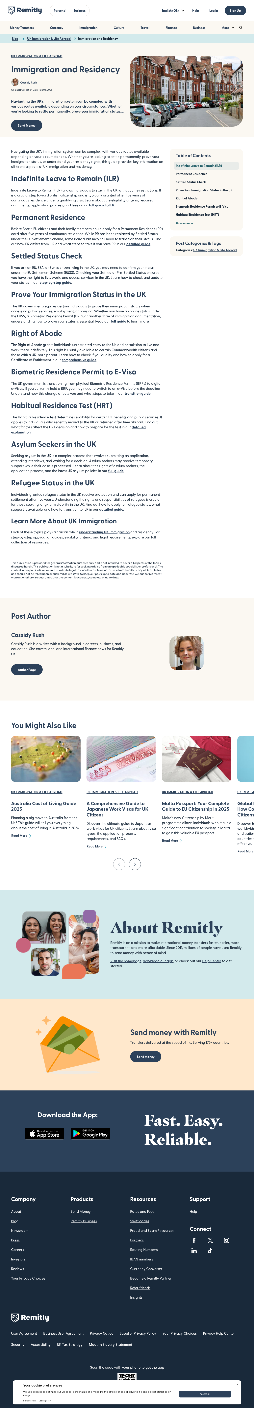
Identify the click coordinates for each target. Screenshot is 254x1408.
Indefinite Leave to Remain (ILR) (199, 165)
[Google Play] (90, 1134)
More (225, 27)
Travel (144, 27)
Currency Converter (146, 1268)
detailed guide (111, 509)
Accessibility (41, 1344)
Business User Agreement (63, 1333)
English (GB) (170, 10)
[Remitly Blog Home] (25, 10)
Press (15, 1240)
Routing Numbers (144, 1249)
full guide (118, 321)
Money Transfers (22, 27)
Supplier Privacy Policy (138, 1333)
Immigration (88, 27)
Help (195, 10)
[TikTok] (210, 1250)
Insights (136, 1297)
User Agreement (24, 1333)
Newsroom (20, 1230)
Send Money (27, 125)
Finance (171, 27)
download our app (158, 961)
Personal (60, 10)
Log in (213, 10)
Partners (137, 1240)
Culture (119, 27)
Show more (182, 223)
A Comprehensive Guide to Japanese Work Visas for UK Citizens (117, 809)
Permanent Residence (191, 174)
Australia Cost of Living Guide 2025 (43, 806)
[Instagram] (226, 1240)
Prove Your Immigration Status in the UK (204, 190)
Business (79, 10)
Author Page (27, 669)
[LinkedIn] (194, 1250)
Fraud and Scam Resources (152, 1230)
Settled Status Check (191, 182)
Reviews (17, 1268)
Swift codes (139, 1221)
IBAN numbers (141, 1259)
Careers (17, 1249)
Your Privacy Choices (28, 1278)
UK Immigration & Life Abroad (215, 250)
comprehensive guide (79, 360)
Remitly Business (84, 1221)
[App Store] (44, 1134)
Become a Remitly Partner (151, 1278)
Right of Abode (186, 198)
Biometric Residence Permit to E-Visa (202, 206)
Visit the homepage (125, 961)
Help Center (211, 961)
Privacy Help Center (219, 1333)
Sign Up (235, 10)
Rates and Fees (142, 1211)
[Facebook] (194, 1240)
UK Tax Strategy (70, 1344)
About (16, 1211)
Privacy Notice (101, 1333)
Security (17, 1344)
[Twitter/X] (210, 1240)
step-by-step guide (55, 282)
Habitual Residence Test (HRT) (197, 214)
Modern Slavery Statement (110, 1344)
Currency (56, 27)
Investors (18, 1259)
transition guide (138, 393)
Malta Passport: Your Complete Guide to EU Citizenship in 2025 (195, 806)
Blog (14, 1221)
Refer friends (140, 1288)
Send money (146, 1056)
